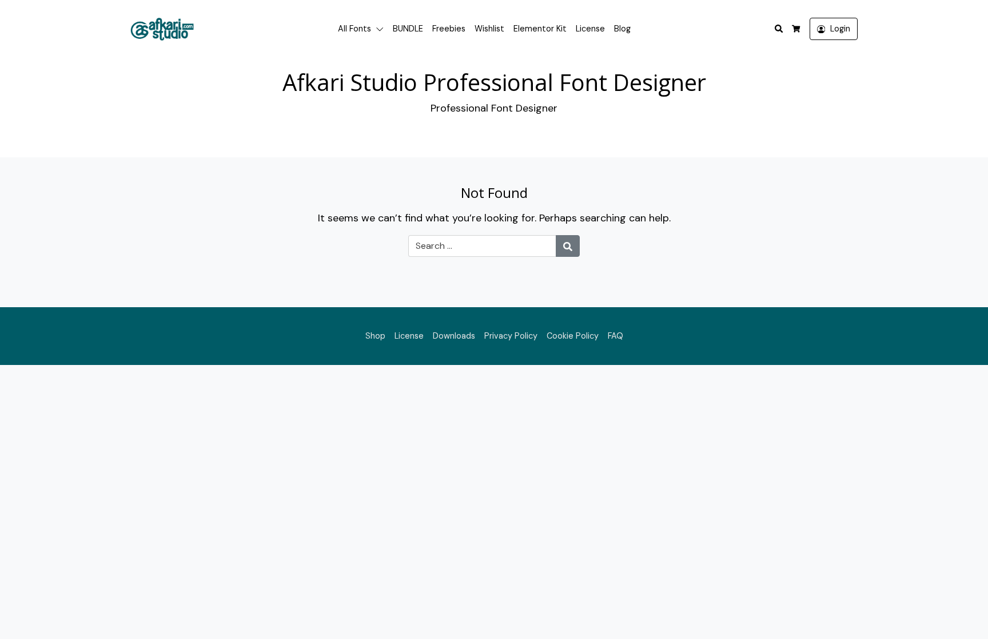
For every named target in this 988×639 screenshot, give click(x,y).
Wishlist (489, 28)
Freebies (448, 28)
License (590, 28)
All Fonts (354, 28)
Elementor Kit (540, 28)
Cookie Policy (573, 336)
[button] (382, 29)
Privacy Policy (510, 336)
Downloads (454, 336)
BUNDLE (408, 28)
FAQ (615, 336)
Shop (375, 336)
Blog (622, 28)
